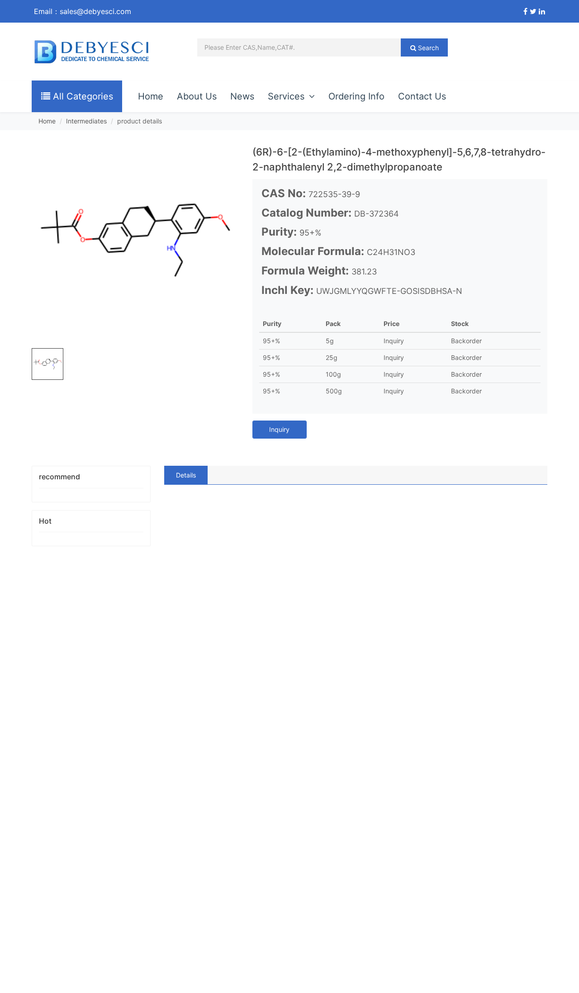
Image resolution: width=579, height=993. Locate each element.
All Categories (81, 96)
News (242, 96)
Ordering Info (356, 96)
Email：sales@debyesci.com (82, 11)
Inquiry (279, 429)
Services (286, 96)
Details (186, 475)
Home (150, 96)
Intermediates (86, 121)
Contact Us (422, 96)
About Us (197, 96)
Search (427, 48)
